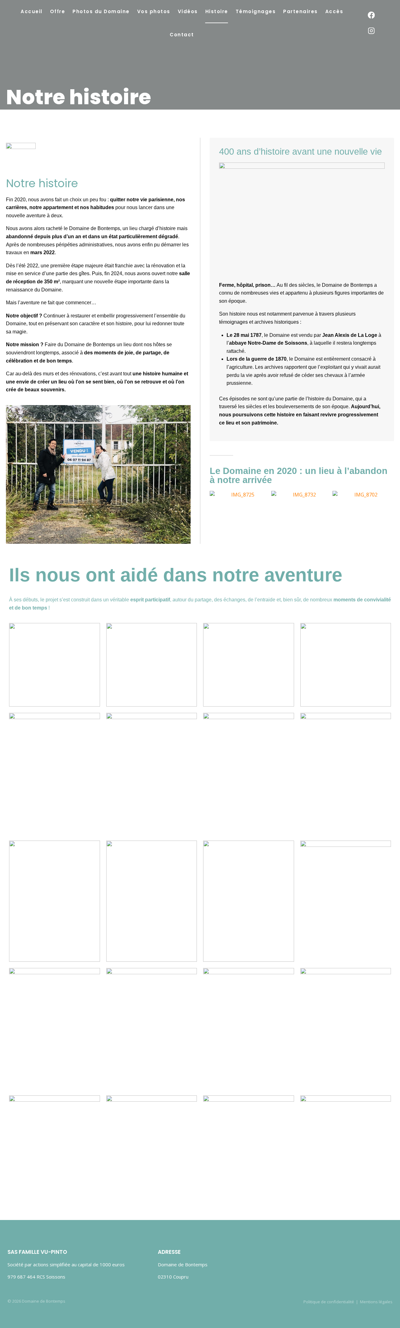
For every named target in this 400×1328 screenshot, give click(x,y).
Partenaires (300, 11)
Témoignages (256, 11)
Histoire (216, 11)
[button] (216, 499)
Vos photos (153, 11)
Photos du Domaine (101, 11)
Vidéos (188, 11)
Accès (334, 11)
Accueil (31, 11)
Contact (182, 34)
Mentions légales (376, 1302)
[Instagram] (371, 31)
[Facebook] (371, 15)
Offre (57, 11)
